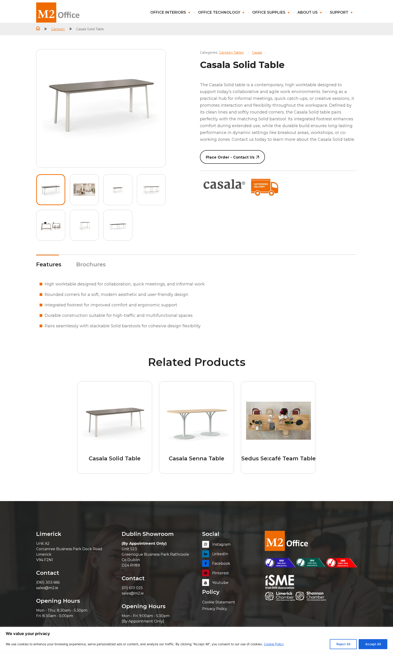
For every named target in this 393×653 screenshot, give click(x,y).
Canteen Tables (231, 52)
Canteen (58, 29)
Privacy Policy (214, 609)
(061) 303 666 (48, 582)
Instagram (221, 544)
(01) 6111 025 (132, 588)
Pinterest (220, 573)
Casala (257, 52)
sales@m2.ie (47, 588)
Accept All (373, 644)
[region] (196, 640)
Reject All (343, 644)
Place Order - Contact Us (230, 157)
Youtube (219, 582)
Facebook (220, 563)
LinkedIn (219, 554)
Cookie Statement (218, 602)
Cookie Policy (274, 644)
